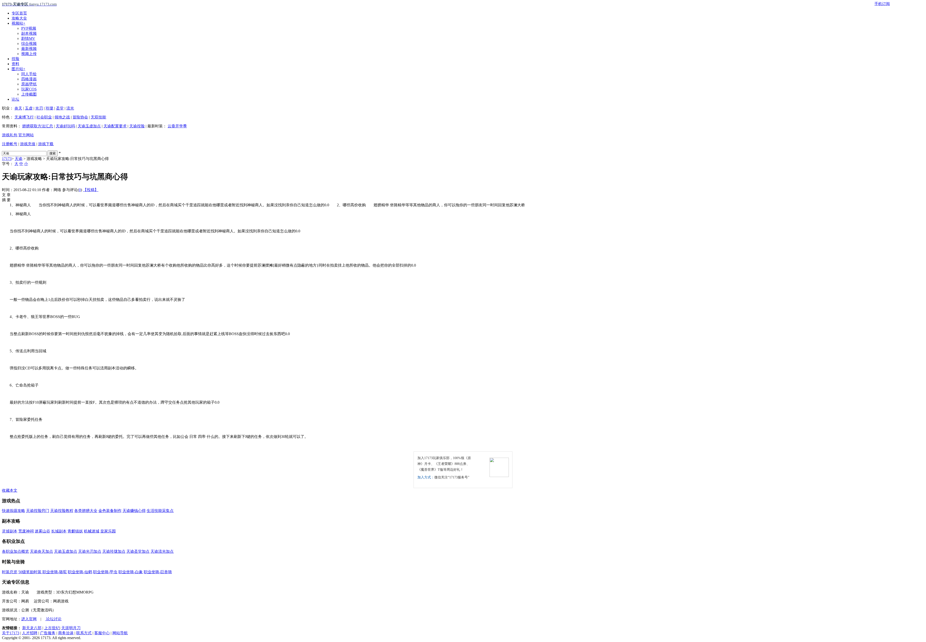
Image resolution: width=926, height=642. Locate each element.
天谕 (18, 159)
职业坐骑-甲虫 (105, 572)
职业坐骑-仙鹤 (80, 572)
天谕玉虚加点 (89, 126)
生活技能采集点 (160, 511)
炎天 (18, 108)
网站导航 (120, 633)
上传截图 (29, 94)
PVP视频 (28, 28)
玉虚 (29, 108)
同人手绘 (29, 74)
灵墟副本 (9, 531)
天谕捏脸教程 (61, 511)
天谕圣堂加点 (138, 551)
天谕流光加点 (162, 551)
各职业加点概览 (15, 551)
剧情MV (28, 38)
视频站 (18, 23)
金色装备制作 (110, 511)
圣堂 (60, 108)
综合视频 (29, 43)
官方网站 (26, 135)
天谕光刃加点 (89, 551)
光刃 (39, 108)
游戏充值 (27, 144)
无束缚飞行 (24, 117)
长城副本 (59, 531)
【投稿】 (90, 190)
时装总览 (9, 572)
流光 (70, 108)
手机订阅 (882, 4)
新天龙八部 (31, 628)
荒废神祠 (26, 531)
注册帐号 (9, 144)
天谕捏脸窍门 (37, 511)
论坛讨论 (53, 619)
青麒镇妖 (75, 531)
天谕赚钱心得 (134, 511)
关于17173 (10, 633)
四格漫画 (29, 79)
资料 (15, 64)
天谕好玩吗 (65, 126)
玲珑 (49, 108)
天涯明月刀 (71, 628)
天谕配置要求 (115, 126)
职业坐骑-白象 (130, 572)
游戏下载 (46, 144)
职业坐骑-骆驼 (54, 572)
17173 (7, 159)
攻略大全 (19, 18)
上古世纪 (52, 628)
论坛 (15, 99)
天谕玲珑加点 (113, 551)
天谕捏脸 (137, 126)
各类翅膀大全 (85, 511)
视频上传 (29, 54)
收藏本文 (9, 490)
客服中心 (102, 633)
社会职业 (44, 117)
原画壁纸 (29, 84)
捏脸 (15, 59)
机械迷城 (91, 531)
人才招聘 (29, 633)
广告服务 (47, 633)
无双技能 (98, 117)
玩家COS (29, 89)
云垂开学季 (177, 126)
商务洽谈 (66, 633)
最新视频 (29, 49)
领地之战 (62, 117)
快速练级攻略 (13, 511)
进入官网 (29, 619)
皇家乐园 (108, 531)
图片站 (18, 69)
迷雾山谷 (42, 531)
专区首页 (19, 13)
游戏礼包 (9, 135)
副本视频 (29, 33)
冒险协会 (80, 117)
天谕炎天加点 (41, 551)
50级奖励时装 (30, 572)
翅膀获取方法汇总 (37, 126)
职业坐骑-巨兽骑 (158, 572)
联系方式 (84, 633)
